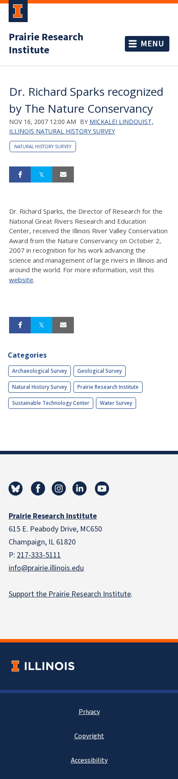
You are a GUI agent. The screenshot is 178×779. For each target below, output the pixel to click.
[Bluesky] (15, 488)
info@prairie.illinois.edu (46, 568)
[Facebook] (38, 488)
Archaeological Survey (39, 371)
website (21, 279)
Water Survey (116, 403)
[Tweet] (41, 174)
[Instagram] (58, 488)
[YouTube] (101, 488)
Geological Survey (99, 371)
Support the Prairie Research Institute (70, 594)
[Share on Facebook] (20, 174)
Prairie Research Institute (46, 44)
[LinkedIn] (79, 488)
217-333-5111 (39, 555)
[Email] (63, 174)
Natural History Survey (42, 146)
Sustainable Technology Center (50, 403)
